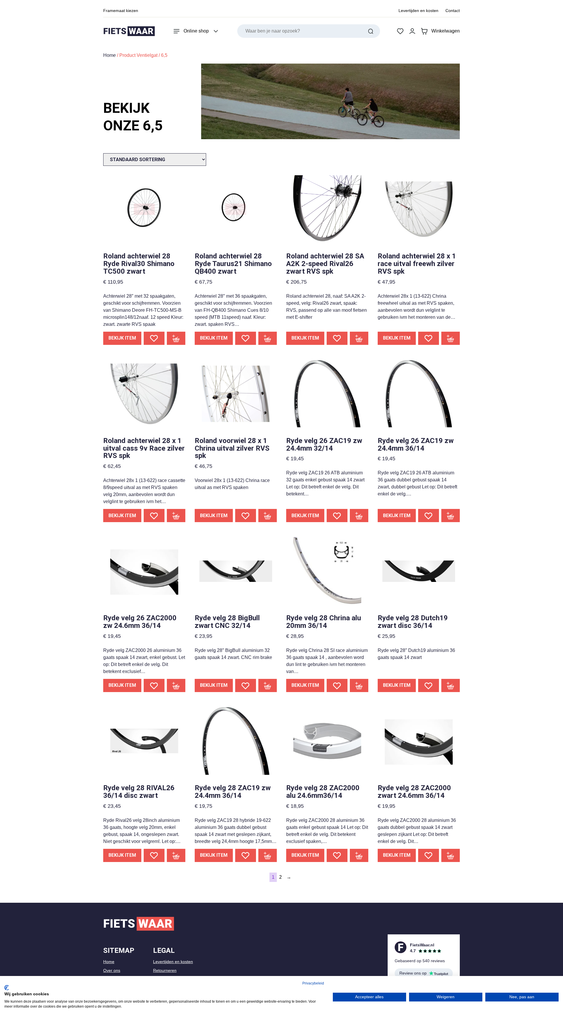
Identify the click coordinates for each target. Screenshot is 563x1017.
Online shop (196, 30)
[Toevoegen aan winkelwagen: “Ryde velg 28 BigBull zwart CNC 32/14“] (267, 685)
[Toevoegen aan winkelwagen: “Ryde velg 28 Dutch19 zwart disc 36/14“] (450, 685)
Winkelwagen (445, 30)
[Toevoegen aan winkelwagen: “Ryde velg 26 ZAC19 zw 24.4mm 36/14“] (450, 515)
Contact (452, 10)
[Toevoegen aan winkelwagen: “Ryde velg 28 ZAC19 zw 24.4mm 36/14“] (267, 855)
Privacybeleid (313, 983)
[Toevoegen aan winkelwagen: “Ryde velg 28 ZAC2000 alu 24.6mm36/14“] (359, 855)
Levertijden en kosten (418, 10)
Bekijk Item (122, 338)
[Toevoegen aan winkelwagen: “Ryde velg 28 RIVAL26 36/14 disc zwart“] (176, 855)
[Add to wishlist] (154, 338)
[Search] (370, 31)
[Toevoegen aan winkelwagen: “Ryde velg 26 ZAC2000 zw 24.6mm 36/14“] (176, 685)
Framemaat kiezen (120, 10)
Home (109, 55)
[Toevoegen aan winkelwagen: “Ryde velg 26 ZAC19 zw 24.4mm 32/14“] (359, 515)
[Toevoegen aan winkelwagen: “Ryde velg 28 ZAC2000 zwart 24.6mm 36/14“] (450, 855)
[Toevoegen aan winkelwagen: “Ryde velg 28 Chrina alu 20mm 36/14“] (359, 685)
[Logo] (129, 31)
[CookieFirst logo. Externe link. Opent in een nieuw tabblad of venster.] (6, 987)
